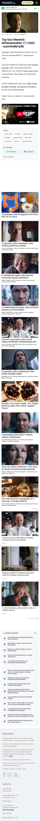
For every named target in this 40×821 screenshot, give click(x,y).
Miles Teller (32, 83)
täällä (11, 756)
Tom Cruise (28, 71)
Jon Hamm (21, 86)
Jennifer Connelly (9, 86)
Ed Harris (32, 86)
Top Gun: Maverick (27, 141)
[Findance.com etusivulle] (8, 3)
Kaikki (35, 633)
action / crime (8, 134)
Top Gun (5, 52)
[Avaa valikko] (36, 3)
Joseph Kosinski (17, 137)
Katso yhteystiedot (8, 810)
